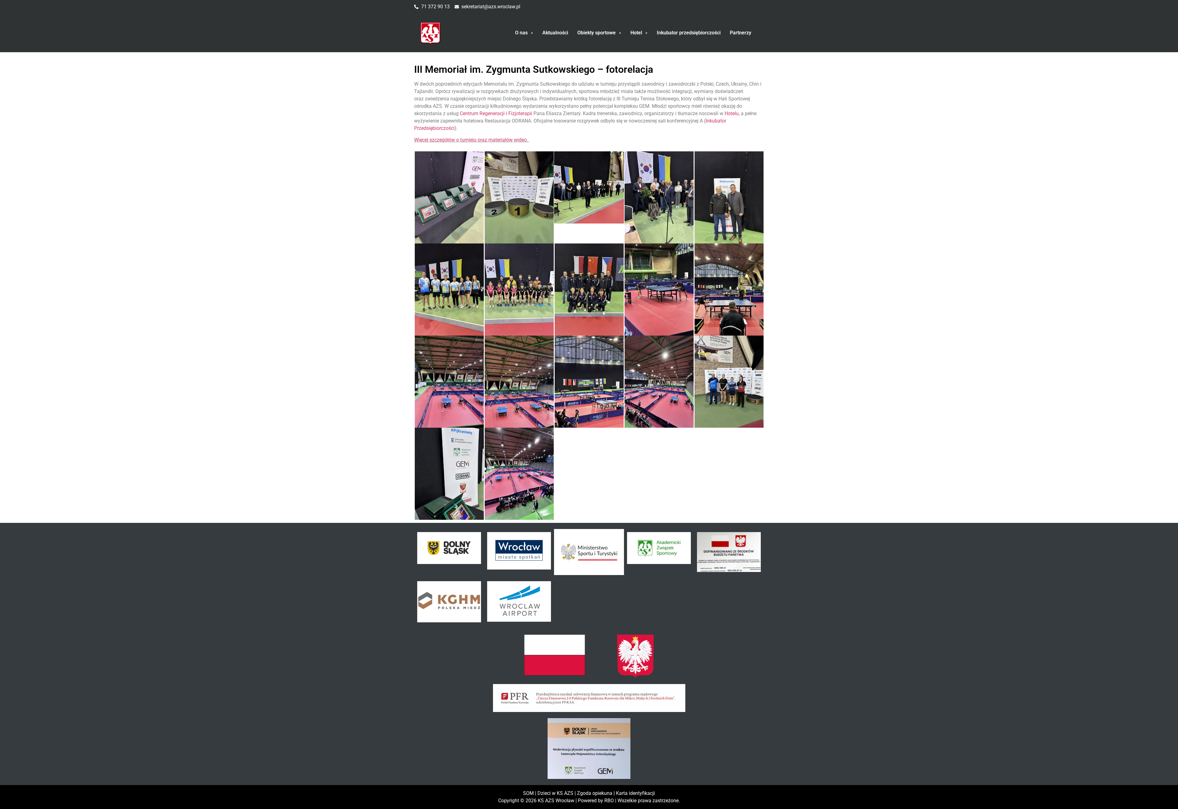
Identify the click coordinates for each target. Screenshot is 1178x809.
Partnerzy (740, 33)
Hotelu (732, 113)
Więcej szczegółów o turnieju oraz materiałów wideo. (471, 140)
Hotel (636, 33)
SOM (528, 793)
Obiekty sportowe (596, 33)
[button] (524, 33)
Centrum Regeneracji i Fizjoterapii (496, 113)
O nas (521, 33)
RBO (609, 800)
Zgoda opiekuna (594, 793)
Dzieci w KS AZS (555, 793)
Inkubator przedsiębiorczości (689, 33)
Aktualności (555, 33)
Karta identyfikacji (635, 793)
